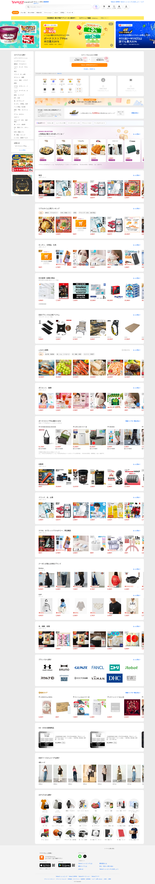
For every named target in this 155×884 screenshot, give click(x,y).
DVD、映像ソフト (19, 132)
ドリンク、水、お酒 (19, 74)
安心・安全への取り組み (106, 866)
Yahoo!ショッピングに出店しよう (129, 2)
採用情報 (88, 879)
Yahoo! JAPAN (115, 2)
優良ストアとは (82, 866)
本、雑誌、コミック (19, 135)
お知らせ (80, 869)
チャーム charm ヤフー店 (82, 697)
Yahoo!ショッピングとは (85, 863)
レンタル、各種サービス (21, 137)
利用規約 (70, 879)
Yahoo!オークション (84, 876)
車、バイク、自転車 (19, 124)
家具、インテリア (19, 95)
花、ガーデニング (19, 101)
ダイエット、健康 (19, 77)
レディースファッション (21, 58)
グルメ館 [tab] (22, 12)
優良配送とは (103, 863)
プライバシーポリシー (49, 879)
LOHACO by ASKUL (46, 697)
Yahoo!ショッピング (61, 876)
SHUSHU (112, 427)
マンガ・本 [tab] (70, 12)
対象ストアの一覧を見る (132, 421)
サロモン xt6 (50, 123)
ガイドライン (76, 879)
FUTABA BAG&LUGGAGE (48, 427)
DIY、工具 (17, 98)
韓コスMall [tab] (31, 12)
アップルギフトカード (99, 123)
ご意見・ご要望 (107, 879)
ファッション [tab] (48, 12)
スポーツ (16, 117)
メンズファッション (19, 61)
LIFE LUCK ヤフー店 (81, 427)
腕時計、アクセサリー (20, 64)
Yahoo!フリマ (95, 876)
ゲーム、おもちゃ (19, 114)
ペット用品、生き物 (19, 107)
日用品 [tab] (62, 12)
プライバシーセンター (61, 879)
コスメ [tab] (56, 12)
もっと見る (136, 134)
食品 (15, 71)
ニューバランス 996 (60, 123)
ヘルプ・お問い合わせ (96, 879)
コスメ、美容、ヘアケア (21, 80)
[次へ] (146, 34)
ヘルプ (142, 2)
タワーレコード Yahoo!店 (116, 697)
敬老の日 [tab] (39, 12)
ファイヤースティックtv (74, 123)
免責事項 (83, 879)
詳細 (56, 116)
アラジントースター (87, 123)
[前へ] (8, 34)
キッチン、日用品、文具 (21, 104)
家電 (15, 83)
